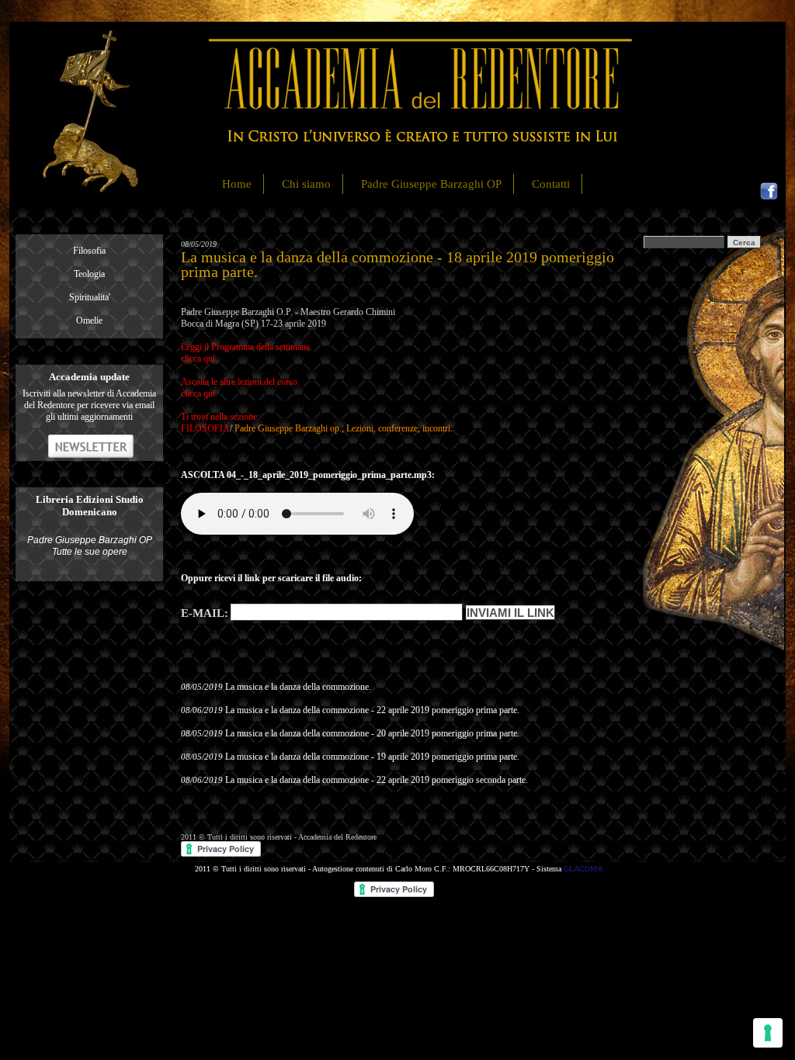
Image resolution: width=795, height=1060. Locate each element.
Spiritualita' (89, 297)
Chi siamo (306, 184)
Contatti (551, 184)
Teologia (89, 273)
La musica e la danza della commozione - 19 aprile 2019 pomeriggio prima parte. (372, 756)
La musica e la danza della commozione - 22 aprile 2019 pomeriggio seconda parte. (376, 779)
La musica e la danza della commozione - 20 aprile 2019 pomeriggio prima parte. (372, 733)
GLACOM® (583, 868)
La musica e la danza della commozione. (298, 686)
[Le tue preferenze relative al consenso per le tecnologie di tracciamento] (768, 1033)
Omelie (89, 320)
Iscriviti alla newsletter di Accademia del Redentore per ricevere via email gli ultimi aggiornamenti (89, 405)
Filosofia (89, 250)
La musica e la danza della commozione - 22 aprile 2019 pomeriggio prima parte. (372, 710)
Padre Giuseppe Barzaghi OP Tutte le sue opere (89, 546)
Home (237, 184)
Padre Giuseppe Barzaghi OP (431, 184)
